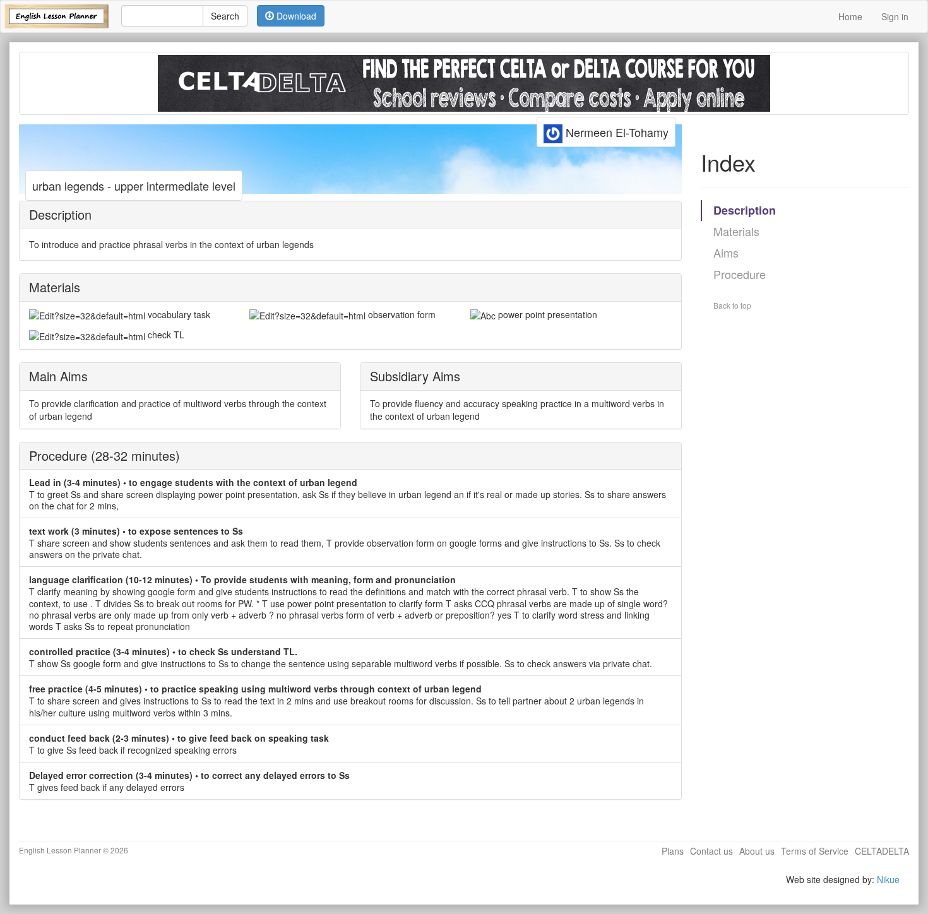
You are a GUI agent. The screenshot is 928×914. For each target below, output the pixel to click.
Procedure (739, 274)
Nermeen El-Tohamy (615, 132)
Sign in (894, 16)
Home (850, 16)
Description (744, 210)
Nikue (888, 879)
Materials (736, 231)
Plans (673, 851)
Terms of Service (814, 851)
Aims (726, 252)
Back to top (732, 305)
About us (757, 851)
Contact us (711, 851)
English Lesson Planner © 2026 (73, 850)
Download (295, 15)
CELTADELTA (882, 851)
